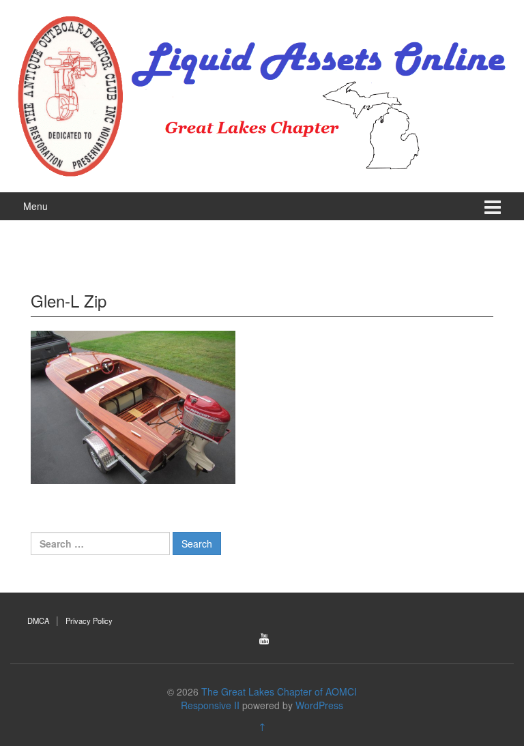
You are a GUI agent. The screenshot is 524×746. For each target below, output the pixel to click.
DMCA (38, 620)
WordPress (319, 705)
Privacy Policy (89, 620)
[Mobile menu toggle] (493, 206)
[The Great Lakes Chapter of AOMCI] (262, 94)
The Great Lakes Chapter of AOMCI (279, 691)
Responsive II (210, 705)
